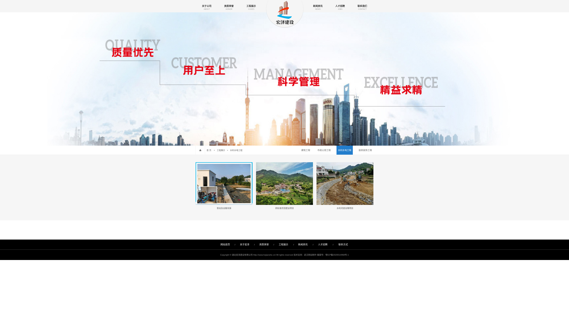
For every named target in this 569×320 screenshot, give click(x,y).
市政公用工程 (324, 150)
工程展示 (251, 7)
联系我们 (362, 7)
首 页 (209, 150)
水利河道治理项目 (345, 208)
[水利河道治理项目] (345, 183)
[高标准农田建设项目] (284, 183)
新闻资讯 (318, 7)
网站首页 (225, 244)
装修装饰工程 (365, 150)
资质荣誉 (229, 7)
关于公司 (206, 7)
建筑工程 (305, 150)
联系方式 (343, 244)
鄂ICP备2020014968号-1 (337, 255)
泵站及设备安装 (224, 208)
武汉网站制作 (310, 255)
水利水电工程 (236, 150)
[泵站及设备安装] (224, 183)
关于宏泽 (244, 244)
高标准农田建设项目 (284, 208)
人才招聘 (340, 7)
